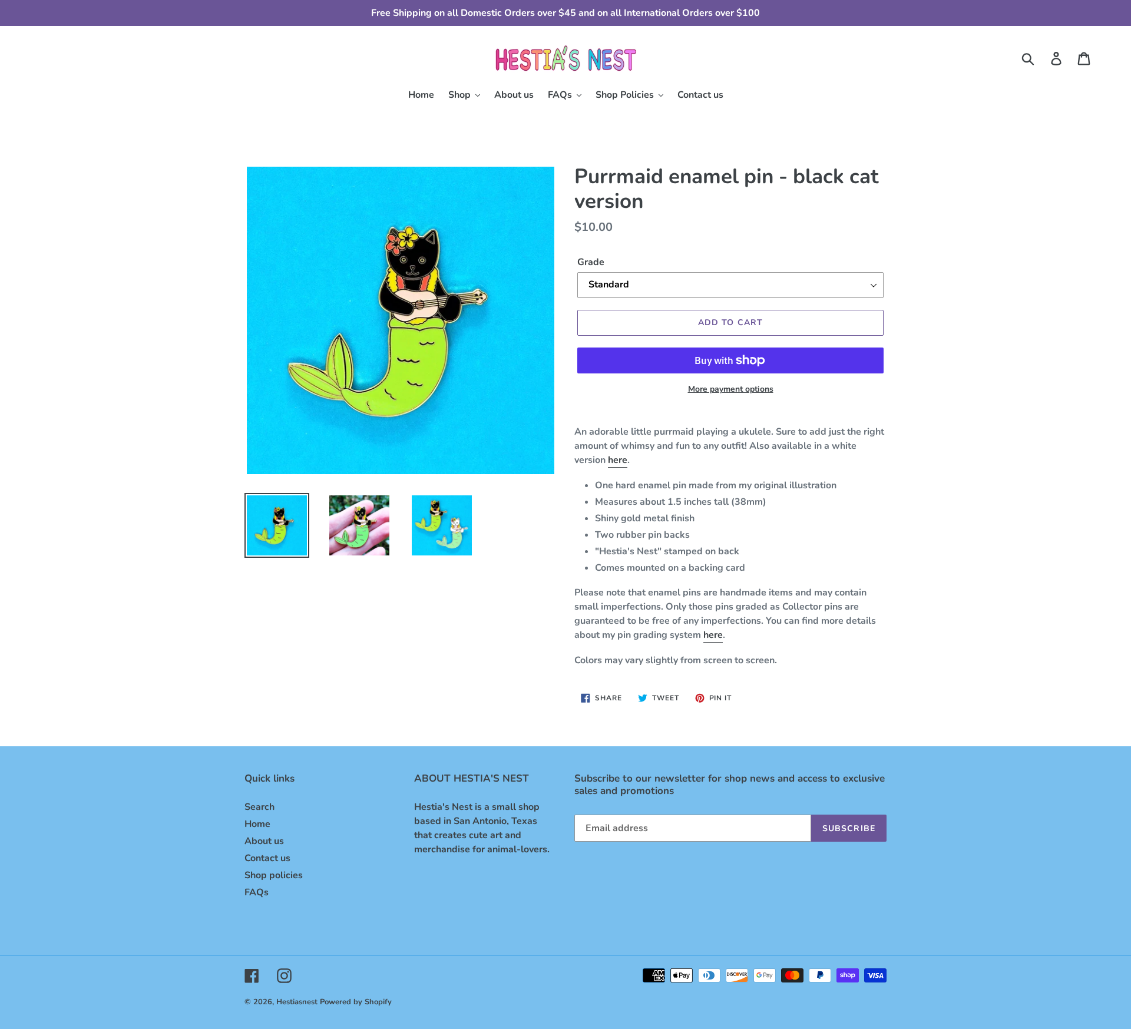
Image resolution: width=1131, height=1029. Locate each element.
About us (264, 841)
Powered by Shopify (356, 1002)
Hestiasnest (297, 1002)
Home (257, 824)
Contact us (267, 858)
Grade (590, 262)
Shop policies (273, 875)
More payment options (730, 389)
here (617, 460)
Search (259, 806)
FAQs (256, 892)
